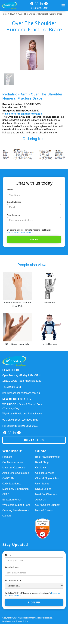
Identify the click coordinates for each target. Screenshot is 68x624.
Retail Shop (42, 462)
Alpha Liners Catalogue (15, 473)
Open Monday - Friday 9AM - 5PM (21, 375)
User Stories (42, 483)
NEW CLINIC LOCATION (16, 399)
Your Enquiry (13, 215)
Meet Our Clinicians (46, 494)
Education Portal (11, 499)
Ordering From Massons (15, 510)
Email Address (14, 202)
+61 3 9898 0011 (39, 8)
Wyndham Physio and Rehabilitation (22, 413)
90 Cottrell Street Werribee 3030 (20, 419)
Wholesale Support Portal (16, 505)
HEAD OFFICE (11, 370)
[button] (63, 5)
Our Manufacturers (12, 462)
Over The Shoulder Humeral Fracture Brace (40, 14)
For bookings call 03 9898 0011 (20, 425)
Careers (6, 515)
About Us (40, 499)
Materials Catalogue (13, 467)
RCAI (12, 14)
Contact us (34, 440)
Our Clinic (40, 467)
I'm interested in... (14, 580)
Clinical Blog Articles (47, 478)
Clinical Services (44, 473)
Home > (5, 14)
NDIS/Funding (43, 489)
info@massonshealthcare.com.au (21, 393)
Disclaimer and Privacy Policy (20, 232)
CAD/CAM (8, 478)
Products (7, 457)
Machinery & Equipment (15, 489)
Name (10, 189)
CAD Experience (11, 483)
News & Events (44, 510)
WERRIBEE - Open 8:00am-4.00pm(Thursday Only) (22, 406)
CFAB (5, 494)
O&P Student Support (47, 505)
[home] (8, 5)
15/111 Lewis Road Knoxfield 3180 (21, 380)
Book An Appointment (47, 457)
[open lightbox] (34, 52)
